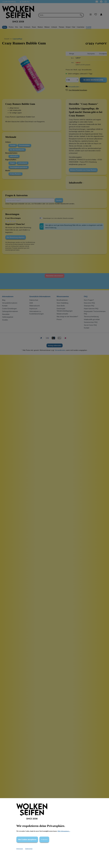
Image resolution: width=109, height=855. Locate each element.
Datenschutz (28, 848)
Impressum (19, 848)
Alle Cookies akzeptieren (27, 839)
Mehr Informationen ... (64, 831)
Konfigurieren (44, 839)
